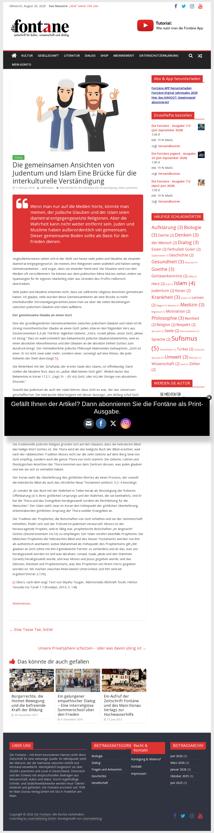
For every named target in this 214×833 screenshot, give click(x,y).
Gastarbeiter (160, 255)
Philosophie (168, 318)
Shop (104, 55)
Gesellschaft (48, 55)
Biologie (97, 756)
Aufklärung (167, 227)
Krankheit (166, 297)
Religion (166, 324)
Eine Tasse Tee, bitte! (31, 629)
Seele (172, 330)
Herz (158, 283)
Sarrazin (158, 331)
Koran (183, 290)
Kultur (27, 55)
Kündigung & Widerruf (146, 759)
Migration (158, 311)
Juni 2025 (176, 783)
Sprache (161, 339)
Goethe (163, 269)
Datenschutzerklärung (158, 55)
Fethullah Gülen (184, 249)
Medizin (192, 304)
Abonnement (123, 55)
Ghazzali (191, 262)
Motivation (178, 311)
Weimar (195, 357)
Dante (166, 235)
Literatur (72, 55)
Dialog (90, 55)
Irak (169, 284)
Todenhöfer (168, 349)
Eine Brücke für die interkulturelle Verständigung (88, 188)
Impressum (138, 774)
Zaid (184, 364)
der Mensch (164, 242)
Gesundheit (168, 261)
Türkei (185, 349)
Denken (187, 235)
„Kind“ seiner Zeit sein (83, 6)
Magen (162, 305)
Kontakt (136, 766)
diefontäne (47, 188)
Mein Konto (21, 64)
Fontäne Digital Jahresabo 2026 (174, 93)
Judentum (132, 188)
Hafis (192, 276)
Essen (159, 249)
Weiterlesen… (22, 603)
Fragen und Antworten (107, 769)
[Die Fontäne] (14, 55)
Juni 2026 (176, 756)
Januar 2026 (178, 769)
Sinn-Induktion (189, 331)
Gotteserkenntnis (169, 275)
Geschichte (181, 254)
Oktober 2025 (179, 776)
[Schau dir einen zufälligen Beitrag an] (200, 55)
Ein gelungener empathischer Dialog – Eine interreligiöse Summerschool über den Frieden (76, 705)
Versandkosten (169, 146)
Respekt (186, 324)
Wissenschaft (166, 363)
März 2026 (177, 763)
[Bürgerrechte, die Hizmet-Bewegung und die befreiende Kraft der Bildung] (31, 671)
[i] (57, 358)
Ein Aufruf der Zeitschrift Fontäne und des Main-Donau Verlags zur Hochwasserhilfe (122, 705)
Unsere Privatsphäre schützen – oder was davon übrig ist (92, 648)
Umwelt (176, 357)
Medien (174, 305)
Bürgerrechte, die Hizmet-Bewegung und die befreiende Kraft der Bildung (28, 703)
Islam (121, 188)
